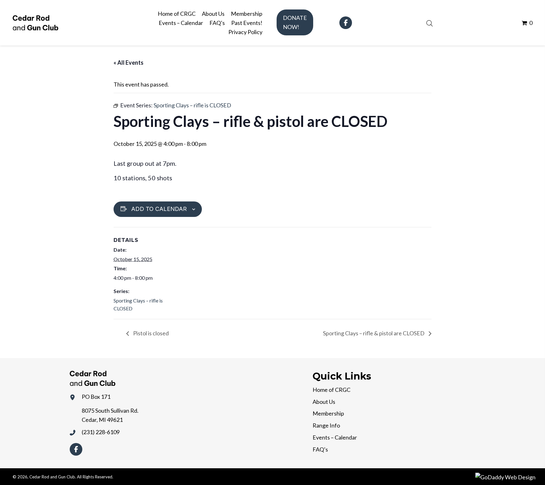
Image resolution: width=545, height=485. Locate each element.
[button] (295, 22)
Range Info (326, 425)
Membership (328, 413)
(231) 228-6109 (101, 431)
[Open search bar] (429, 22)
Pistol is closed (150, 333)
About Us (324, 401)
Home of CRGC (331, 389)
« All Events (129, 62)
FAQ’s (320, 449)
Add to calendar (159, 209)
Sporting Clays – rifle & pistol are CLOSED (374, 333)
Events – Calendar (335, 437)
